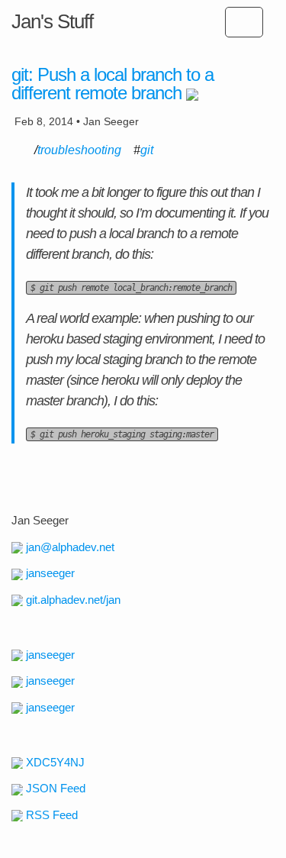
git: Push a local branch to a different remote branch (112, 83)
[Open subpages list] (244, 22)
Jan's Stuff (52, 21)
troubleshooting (79, 150)
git (146, 150)
